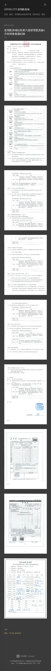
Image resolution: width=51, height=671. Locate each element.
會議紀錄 (18, 633)
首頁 (6, 14)
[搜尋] (45, 4)
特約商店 (36, 14)
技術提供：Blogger (28, 656)
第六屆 (11, 633)
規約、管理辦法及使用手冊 (20, 14)
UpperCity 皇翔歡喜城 (16, 9)
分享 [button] (5, 629)
